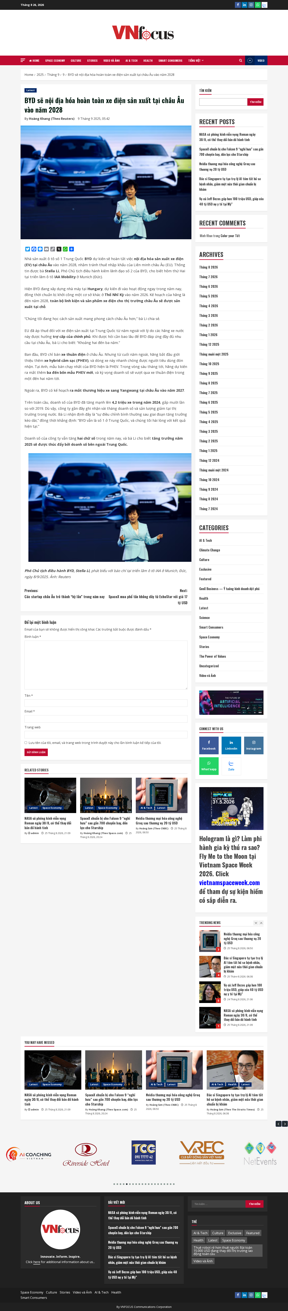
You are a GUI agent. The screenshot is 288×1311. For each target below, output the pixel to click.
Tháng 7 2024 (208, 508)
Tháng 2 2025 (208, 441)
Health (148, 60)
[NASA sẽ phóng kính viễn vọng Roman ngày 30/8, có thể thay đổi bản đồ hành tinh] (50, 795)
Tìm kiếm (205, 90)
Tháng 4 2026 (208, 305)
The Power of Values (212, 656)
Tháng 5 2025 (208, 412)
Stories (92, 60)
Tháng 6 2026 (208, 286)
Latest (30, 90)
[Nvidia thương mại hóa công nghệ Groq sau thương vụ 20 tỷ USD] (161, 795)
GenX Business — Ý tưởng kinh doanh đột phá (229, 588)
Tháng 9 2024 (208, 489)
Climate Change (209, 550)
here (36, 1262)
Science (204, 617)
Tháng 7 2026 (208, 276)
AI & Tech (132, 60)
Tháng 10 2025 (209, 363)
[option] (231, 943)
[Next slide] (261, 922)
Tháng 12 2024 (209, 460)
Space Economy (55, 60)
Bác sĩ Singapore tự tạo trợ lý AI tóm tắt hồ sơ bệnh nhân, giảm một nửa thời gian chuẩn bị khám (230, 184)
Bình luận (32, 636)
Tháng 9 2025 (208, 373)
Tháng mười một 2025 (213, 354)
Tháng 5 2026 (208, 296)
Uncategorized (209, 666)
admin (35, 833)
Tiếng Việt (194, 60)
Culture (76, 60)
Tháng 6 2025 (208, 402)
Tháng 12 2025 (209, 344)
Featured (205, 579)
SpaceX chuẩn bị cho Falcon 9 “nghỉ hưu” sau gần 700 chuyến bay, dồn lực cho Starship (105, 823)
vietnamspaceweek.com (229, 882)
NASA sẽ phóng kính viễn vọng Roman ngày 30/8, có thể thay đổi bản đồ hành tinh (47, 823)
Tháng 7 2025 (208, 392)
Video (261, 60)
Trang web (32, 727)
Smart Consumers (170, 60)
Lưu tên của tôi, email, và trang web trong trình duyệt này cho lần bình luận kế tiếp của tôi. (95, 743)
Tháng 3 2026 (208, 315)
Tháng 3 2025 (208, 431)
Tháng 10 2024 (209, 479)
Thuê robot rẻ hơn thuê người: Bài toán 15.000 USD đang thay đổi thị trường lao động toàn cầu (223, 1250)
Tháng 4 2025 (208, 421)
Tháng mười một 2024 (214, 470)
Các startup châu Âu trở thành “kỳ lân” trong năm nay (64, 593)
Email (29, 711)
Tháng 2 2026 (208, 325)
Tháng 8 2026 (208, 267)
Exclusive (205, 569)
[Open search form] (240, 60)
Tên (28, 695)
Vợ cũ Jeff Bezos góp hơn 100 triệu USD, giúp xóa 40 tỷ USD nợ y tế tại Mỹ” (210, 966)
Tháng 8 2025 (208, 383)
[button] (23, 60)
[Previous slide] (255, 922)
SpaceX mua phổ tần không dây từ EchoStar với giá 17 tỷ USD (148, 596)
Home (35, 60)
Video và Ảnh (111, 60)
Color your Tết (230, 235)
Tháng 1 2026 (208, 334)
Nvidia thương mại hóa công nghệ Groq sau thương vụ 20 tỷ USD (159, 820)
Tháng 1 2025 (208, 450)
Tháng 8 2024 (208, 499)
